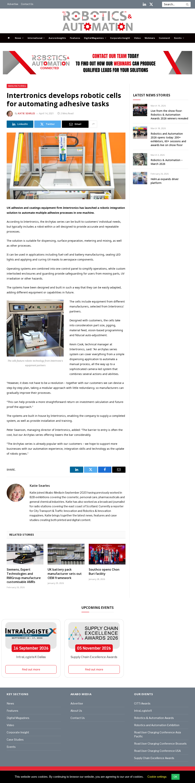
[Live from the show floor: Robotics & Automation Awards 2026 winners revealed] (140, 110)
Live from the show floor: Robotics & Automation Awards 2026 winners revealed (169, 114)
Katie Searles (26, 113)
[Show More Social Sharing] (93, 124)
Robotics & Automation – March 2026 (167, 162)
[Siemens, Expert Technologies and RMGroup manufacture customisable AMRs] (25, 554)
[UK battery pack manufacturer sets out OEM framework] (66, 554)
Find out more (31, 669)
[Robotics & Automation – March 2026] (140, 159)
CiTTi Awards (142, 703)
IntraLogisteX (143, 710)
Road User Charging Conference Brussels (160, 743)
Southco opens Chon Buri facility (104, 572)
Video (137, 38)
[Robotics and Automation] (97, 21)
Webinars (150, 38)
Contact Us (27, 4)
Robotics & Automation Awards (154, 717)
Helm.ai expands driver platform (165, 181)
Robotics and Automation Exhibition (156, 725)
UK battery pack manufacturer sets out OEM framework (65, 574)
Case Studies (15, 739)
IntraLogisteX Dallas (31, 657)
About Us (76, 710)
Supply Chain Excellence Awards (94, 657)
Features (75, 38)
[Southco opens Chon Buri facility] (107, 554)
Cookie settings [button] (157, 776)
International (35, 38)
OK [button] (175, 776)
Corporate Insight (120, 38)
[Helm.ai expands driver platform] (140, 178)
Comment (164, 38)
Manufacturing (17, 86)
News (18, 38)
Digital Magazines (94, 38)
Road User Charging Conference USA (157, 750)
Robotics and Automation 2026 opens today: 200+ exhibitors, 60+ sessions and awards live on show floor (168, 139)
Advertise (12, 4)
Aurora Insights (57, 38)
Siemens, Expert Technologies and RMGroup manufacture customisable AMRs (24, 576)
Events (178, 38)
